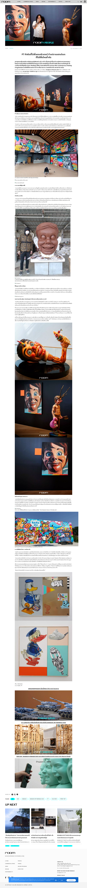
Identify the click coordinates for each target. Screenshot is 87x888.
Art (12, 799)
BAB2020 (24, 799)
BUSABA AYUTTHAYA (67, 845)
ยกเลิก (62, 880)
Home (6, 48)
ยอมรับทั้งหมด (71, 880)
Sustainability (52, 1)
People (60, 1)
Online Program (22, 866)
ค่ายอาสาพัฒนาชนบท (15, 845)
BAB (18, 799)
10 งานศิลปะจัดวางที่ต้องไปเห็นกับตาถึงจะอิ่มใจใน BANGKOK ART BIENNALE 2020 (43, 723)
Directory (68, 1)
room (7, 845)
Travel (19, 863)
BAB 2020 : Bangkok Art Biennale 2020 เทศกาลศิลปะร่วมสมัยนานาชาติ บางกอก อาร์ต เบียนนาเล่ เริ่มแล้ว (44, 757)
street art (63, 799)
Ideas (37, 1)
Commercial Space (28, 1)
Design (43, 1)
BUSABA (59, 845)
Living (18, 1)
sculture (54, 799)
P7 (41, 62)
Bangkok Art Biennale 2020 (37, 799)
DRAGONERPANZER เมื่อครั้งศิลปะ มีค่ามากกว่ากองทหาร (43, 689)
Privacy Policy (61, 875)
